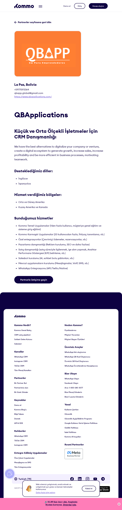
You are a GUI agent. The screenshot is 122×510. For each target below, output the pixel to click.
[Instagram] (87, 478)
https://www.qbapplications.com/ (33, 96)
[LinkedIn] (79, 478)
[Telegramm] (103, 478)
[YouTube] (95, 478)
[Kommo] (24, 6)
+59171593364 (21, 89)
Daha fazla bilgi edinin (45, 492)
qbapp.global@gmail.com (28, 93)
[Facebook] (72, 478)
